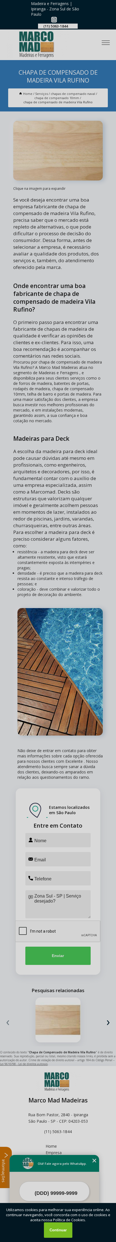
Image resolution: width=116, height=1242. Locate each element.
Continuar (58, 1230)
